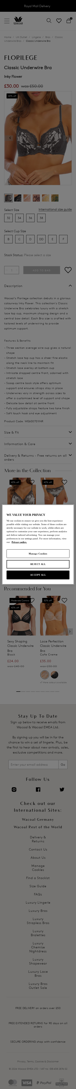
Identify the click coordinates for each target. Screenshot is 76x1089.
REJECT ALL (38, 564)
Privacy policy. (19, 542)
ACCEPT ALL (38, 575)
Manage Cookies (38, 553)
